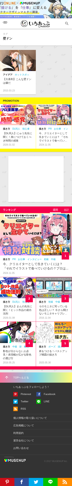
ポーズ (52, 346)
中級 (53, 259)
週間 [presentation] (55, 209)
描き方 (6, 128)
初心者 (26, 128)
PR (50, 128)
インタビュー (34, 259)
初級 (46, 259)
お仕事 (57, 128)
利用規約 (18, 432)
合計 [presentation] (66, 209)
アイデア (8, 74)
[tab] (55, 209)
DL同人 (16, 128)
